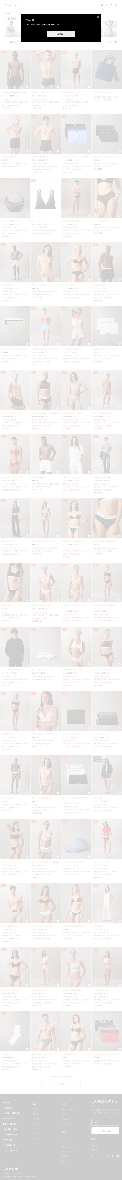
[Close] (97, 16)
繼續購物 (61, 34)
